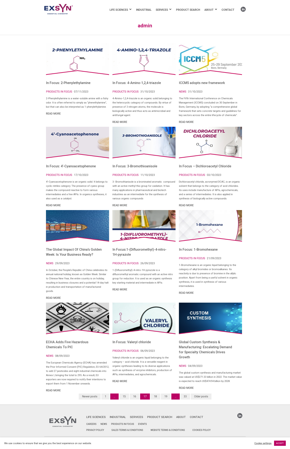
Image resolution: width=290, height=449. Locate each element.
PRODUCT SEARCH (188, 9)
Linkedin (243, 8)
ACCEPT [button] (280, 443)
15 (124, 396)
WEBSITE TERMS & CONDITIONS (168, 430)
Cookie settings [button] (263, 443)
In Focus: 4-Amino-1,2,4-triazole (136, 83)
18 (155, 396)
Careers (91, 424)
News (182, 91)
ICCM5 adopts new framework (202, 83)
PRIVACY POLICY (95, 430)
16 (134, 396)
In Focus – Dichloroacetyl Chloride (205, 166)
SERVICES (162, 9)
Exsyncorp (67, 3)
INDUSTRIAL (144, 9)
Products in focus (59, 91)
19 (165, 396)
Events (142, 424)
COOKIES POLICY (201, 430)
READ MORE (53, 113)
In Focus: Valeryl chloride (131, 342)
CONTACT (228, 9)
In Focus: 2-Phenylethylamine (68, 83)
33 (185, 396)
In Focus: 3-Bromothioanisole (134, 166)
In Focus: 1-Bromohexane (198, 249)
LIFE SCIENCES (119, 9)
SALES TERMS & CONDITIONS (127, 430)
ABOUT (209, 9)
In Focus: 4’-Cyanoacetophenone (71, 166)
